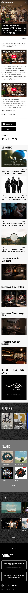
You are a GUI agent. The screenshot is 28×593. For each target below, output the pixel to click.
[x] (6, 139)
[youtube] (13, 139)
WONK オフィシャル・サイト (9, 114)
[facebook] (9, 139)
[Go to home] (7, 2)
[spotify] (2, 139)
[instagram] (16, 139)
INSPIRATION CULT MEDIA (8, 110)
